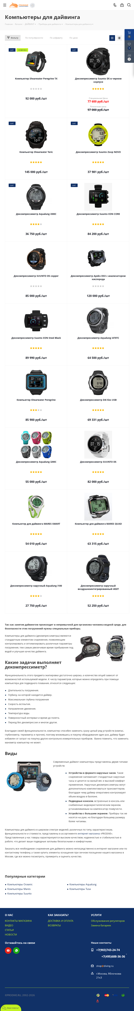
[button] (10, 1007)
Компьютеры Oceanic (20, 884)
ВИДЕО (9, 925)
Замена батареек (101, 925)
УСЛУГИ (96, 915)
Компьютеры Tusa (80, 889)
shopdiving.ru (105, 966)
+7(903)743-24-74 (108, 950)
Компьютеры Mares (19, 889)
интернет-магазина (89, 833)
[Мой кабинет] (122, 5)
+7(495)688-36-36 (113, 956)
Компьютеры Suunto (19, 893)
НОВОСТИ (11, 934)
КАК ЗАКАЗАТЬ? (58, 915)
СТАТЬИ (9, 930)
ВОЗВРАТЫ (54, 925)
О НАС (9, 915)
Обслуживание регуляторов (108, 920)
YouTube (8, 950)
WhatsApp (16, 950)
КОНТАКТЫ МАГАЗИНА (18, 920)
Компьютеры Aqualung (82, 884)
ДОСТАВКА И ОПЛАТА (60, 920)
